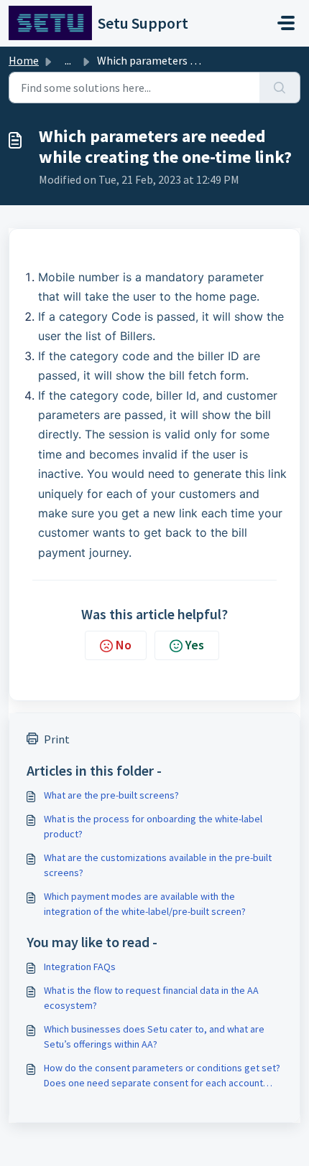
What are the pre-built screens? (111, 795)
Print (57, 739)
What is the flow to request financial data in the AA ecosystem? (151, 998)
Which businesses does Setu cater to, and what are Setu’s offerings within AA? (154, 1036)
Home (24, 60)
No (124, 644)
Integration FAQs (80, 966)
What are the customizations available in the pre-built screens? (158, 865)
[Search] (279, 87)
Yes (194, 644)
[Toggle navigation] (286, 23)
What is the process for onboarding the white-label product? (153, 826)
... (68, 60)
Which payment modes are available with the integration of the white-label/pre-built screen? (145, 904)
